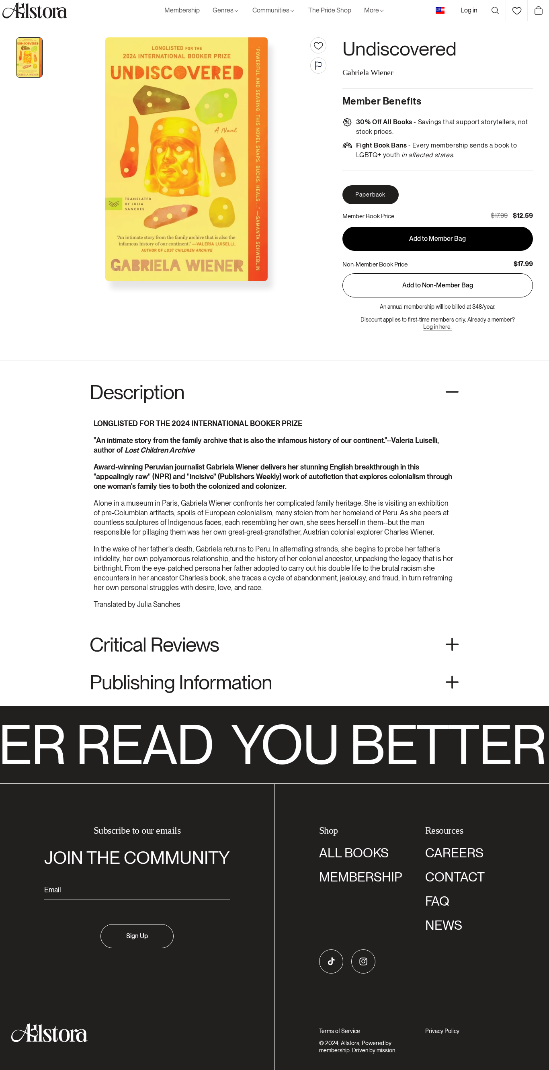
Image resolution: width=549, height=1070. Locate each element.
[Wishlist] (516, 10)
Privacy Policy (442, 1031)
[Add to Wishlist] (318, 45)
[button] (226, 11)
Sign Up (137, 936)
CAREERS (454, 853)
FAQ (437, 901)
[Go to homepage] (132, 1032)
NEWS (443, 925)
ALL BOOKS (354, 853)
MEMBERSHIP (360, 877)
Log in (469, 10)
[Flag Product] (318, 65)
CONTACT (455, 877)
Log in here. (437, 327)
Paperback (370, 194)
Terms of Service (339, 1031)
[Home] (34, 10)
